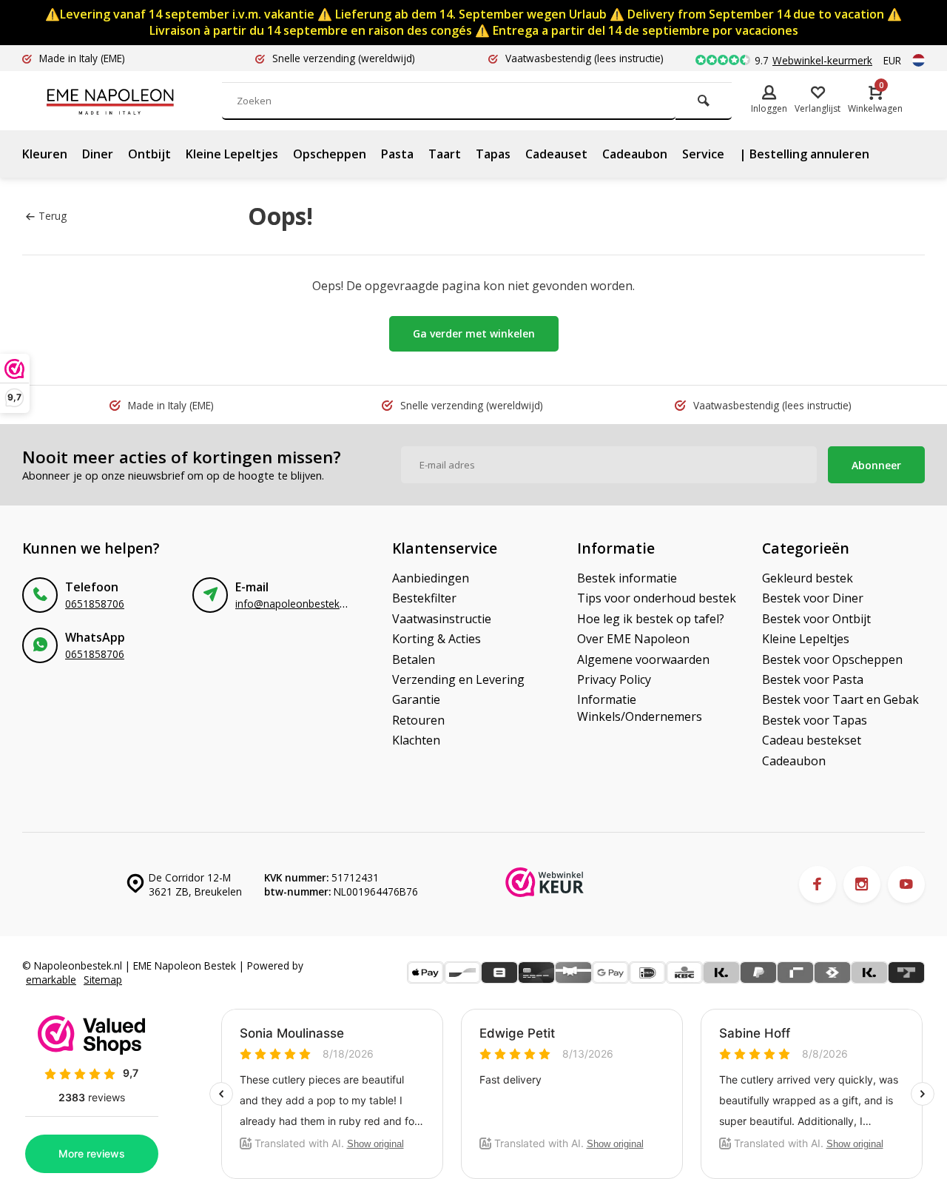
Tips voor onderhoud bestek (656, 598)
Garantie (416, 699)
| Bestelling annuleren (804, 154)
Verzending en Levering (458, 679)
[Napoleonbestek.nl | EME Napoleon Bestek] (133, 100)
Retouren (418, 720)
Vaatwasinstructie (441, 619)
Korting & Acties (436, 639)
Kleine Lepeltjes (232, 154)
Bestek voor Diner (812, 598)
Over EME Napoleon (633, 639)
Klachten (416, 740)
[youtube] (906, 884)
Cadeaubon (634, 154)
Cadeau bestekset (811, 740)
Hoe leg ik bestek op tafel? (650, 619)
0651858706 (94, 604)
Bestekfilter (424, 598)
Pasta (397, 154)
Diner (97, 154)
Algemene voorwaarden (643, 659)
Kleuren (44, 154)
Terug (52, 216)
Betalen (413, 659)
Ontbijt (149, 154)
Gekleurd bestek (807, 578)
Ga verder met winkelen (474, 333)
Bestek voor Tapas (814, 720)
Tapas (493, 154)
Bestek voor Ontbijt (816, 619)
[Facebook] (817, 884)
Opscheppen (329, 154)
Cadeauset (556, 154)
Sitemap (103, 980)
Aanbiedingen (430, 578)
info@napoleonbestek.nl (292, 604)
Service (703, 154)
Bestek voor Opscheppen (832, 659)
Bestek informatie (627, 578)
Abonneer (876, 465)
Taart (444, 154)
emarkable (51, 980)
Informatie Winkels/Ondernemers (639, 707)
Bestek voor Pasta (812, 679)
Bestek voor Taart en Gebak (840, 699)
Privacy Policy (614, 679)
